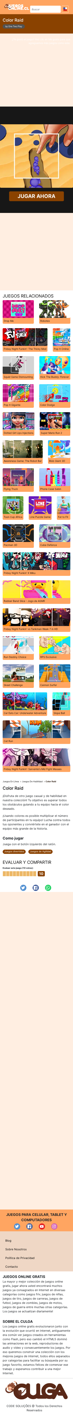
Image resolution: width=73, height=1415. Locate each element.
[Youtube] (42, 1226)
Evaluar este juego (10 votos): (18, 868)
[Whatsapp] (48, 888)
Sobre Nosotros (16, 1249)
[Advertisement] (36, 70)
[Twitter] (23, 888)
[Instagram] (54, 1226)
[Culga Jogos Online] (36, 1390)
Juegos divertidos (14, 851)
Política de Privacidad (20, 1258)
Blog (8, 1240)
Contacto (11, 1266)
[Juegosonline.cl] (16, 6)
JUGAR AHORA (36, 196)
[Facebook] (36, 888)
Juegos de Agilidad (40, 851)
